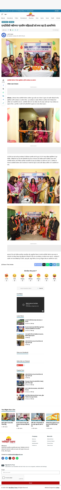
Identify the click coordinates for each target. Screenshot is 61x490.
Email (2, 470)
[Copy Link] (17, 30)
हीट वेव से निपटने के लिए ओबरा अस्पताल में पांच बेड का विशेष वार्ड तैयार (22, 424)
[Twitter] (6, 458)
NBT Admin (10, 34)
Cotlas (57, 487)
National (28, 323)
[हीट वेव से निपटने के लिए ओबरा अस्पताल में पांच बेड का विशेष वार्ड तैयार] (23, 417)
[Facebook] (2, 458)
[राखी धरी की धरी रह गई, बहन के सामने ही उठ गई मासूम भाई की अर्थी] (20, 343)
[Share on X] (10, 30)
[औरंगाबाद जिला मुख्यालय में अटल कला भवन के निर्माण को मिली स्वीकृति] (53, 417)
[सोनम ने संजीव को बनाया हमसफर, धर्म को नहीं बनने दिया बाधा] (20, 390)
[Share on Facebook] (8, 30)
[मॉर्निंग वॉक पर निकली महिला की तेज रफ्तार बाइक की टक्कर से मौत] (38, 417)
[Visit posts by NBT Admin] (3, 35)
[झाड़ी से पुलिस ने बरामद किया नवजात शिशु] (8, 417)
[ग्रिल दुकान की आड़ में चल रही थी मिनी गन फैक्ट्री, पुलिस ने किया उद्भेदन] (20, 383)
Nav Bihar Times (13, 487)
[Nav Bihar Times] (30, 14)
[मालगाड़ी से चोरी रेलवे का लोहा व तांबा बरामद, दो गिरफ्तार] (20, 322)
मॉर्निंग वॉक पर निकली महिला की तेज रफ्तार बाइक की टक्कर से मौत (37, 424)
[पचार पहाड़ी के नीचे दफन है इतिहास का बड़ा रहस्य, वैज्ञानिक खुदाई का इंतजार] (20, 336)
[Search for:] (28, 288)
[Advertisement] (30, 4)
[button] (57, 11)
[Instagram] (10, 458)
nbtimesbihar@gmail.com (15, 454)
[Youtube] (13, 458)
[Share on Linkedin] (3, 96)
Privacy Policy (21, 10)
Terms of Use (30, 10)
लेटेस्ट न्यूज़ (32, 323)
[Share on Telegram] (15, 30)
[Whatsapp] (17, 458)
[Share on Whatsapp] (13, 30)
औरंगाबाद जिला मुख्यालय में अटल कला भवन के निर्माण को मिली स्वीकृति (52, 424)
